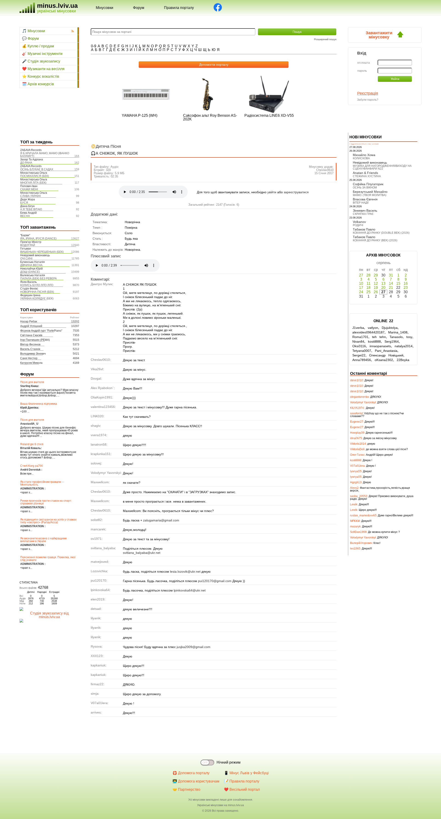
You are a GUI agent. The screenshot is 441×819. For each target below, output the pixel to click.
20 (383, 288)
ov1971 (96, 538)
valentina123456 (103, 407)
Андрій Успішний (31, 326)
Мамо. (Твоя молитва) (369, 195)
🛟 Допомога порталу (190, 773)
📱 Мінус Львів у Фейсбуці (246, 773)
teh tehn (379, 337)
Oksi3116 (359, 346)
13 (383, 283)
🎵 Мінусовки (33, 31)
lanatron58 (98, 444)
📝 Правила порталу (241, 781)
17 (361, 288)
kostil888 (374, 341)
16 (406, 283)
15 (398, 283)
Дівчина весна (31, 265)
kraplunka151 (100, 454)
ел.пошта (363, 62)
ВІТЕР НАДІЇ (360, 202)
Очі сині (26, 258)
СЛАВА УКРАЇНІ (30, 196)
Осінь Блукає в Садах (36, 169)
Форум (138, 8)
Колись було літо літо (36, 285)
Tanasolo (396, 337)
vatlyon (373, 328)
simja (94, 693)
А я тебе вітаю (31, 209)
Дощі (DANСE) (30, 271)
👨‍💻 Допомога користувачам (195, 781)
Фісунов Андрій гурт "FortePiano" (41, 330)
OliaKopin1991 (101, 397)
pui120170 (98, 580)
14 (391, 283)
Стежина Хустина (367, 176)
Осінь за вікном (365, 187)
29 (376, 275)
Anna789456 (361, 360)
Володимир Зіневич (33, 353)
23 (406, 288)
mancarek (98, 529)
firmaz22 (97, 684)
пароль (362, 70)
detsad (96, 609)
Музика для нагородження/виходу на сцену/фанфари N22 (382, 167)
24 (361, 292)
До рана (26, 162)
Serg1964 (391, 341)
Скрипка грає (363, 214)
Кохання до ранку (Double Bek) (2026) (381, 232)
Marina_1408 (397, 332)
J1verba (358, 328)
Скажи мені (29, 189)
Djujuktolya (390, 328)
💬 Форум (30, 38)
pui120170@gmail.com (215, 581)
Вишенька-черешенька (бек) (42, 251)
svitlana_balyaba (103, 548)
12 (376, 283)
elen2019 (97, 599)
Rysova (96, 646)
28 (368, 275)
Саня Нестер (28, 358)
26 (376, 292)
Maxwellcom (100, 482)
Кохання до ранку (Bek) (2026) (375, 240)
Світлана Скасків (31, 335)
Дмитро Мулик (101, 284)
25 (368, 292)
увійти (271, 192)
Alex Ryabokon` (102, 388)
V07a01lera (99, 703)
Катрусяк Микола (31, 362)
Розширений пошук (325, 39)
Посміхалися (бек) (34, 176)
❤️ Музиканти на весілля (43, 69)
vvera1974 (98, 435)
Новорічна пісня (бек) (37, 291)
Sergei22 (358, 355)
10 (361, 283)
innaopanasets (380, 346)
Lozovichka (99, 571)
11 (368, 283)
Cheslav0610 (325, 170)
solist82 (96, 520)
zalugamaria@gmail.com (161, 520)
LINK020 (97, 416)
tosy (409, 337)
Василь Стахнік (30, 349)
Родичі (358, 225)
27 (361, 275)
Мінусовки (104, 8)
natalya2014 (404, 346)
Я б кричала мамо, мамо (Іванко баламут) (44, 155)
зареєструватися (296, 192)
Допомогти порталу (213, 64)
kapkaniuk (98, 665)
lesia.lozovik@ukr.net (185, 571)
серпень (383, 263)
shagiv (95, 425)
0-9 (93, 46)
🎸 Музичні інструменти (42, 54)
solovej (96, 463)
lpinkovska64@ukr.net (190, 590)
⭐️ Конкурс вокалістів (40, 76)
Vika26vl (97, 369)
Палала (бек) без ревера (38, 278)
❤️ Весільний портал (242, 789)
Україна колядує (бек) (37, 298)
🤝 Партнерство (186, 789)
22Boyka (403, 360)
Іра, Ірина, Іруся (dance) (38, 238)
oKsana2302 (384, 360)
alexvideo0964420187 (368, 332)
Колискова (361, 158)
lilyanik (95, 618)
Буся (24, 202)
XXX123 (96, 656)
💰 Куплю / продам (38, 46)
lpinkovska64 (100, 590)
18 (368, 288)
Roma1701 (360, 337)
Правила (179, 8)
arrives (96, 712)
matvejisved (99, 561)
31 (391, 275)
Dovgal (96, 378)
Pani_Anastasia (386, 351)
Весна (25, 216)
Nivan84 (358, 341)
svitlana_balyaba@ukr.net (141, 553)
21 (391, 288)
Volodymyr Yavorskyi (106, 473)
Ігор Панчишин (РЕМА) (35, 339)
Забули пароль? (367, 99)
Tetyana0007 (361, 351)
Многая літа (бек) (33, 182)
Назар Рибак (28, 321)
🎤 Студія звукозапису (41, 61)
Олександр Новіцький (386, 355)
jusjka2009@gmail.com (193, 647)
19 (376, 288)
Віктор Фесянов (30, 344)
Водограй (27, 245)
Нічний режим (228, 762)
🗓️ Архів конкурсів (38, 84)
